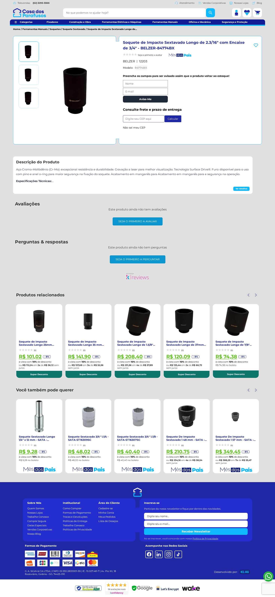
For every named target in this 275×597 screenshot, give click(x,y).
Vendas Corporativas (214, 2)
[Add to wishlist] (256, 45)
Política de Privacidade (205, 538)
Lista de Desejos (108, 521)
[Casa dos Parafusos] (29, 12)
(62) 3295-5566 (41, 2)
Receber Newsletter (196, 531)
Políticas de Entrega (75, 521)
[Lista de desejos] (246, 13)
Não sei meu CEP (134, 127)
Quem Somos (35, 508)
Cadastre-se (105, 508)
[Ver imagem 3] (29, 98)
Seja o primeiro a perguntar (138, 259)
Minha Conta (106, 512)
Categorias (26, 22)
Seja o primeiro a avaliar (137, 221)
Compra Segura (36, 521)
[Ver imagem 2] (29, 75)
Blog (259, 2)
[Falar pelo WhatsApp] (268, 576)
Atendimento (187, 2)
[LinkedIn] (159, 554)
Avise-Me (145, 99)
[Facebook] (149, 554)
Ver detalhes (241, 188)
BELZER (129, 61)
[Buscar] (210, 12)
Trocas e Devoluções (75, 516)
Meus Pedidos (106, 516)
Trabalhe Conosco (38, 516)
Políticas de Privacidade (77, 529)
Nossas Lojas (241, 2)
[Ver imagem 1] (29, 52)
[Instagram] (168, 554)
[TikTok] (178, 554)
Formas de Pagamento (77, 512)
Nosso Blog (34, 533)
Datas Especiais (36, 525)
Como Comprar (72, 508)
